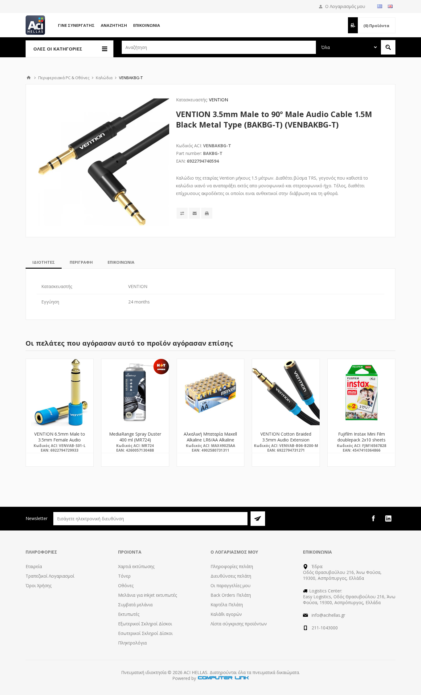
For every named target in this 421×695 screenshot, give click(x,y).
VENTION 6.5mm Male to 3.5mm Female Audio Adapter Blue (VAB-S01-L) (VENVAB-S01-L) (59, 442)
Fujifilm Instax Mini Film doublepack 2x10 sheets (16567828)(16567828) (361, 440)
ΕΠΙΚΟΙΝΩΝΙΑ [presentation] (121, 262)
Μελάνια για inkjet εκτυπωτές (147, 595)
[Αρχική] (29, 78)
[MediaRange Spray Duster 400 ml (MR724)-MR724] (135, 392)
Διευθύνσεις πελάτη (231, 576)
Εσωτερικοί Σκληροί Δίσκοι (145, 633)
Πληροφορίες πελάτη (232, 566)
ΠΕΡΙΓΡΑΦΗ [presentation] (81, 262)
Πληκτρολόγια (132, 643)
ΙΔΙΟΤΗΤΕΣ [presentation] (43, 262)
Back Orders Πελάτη (231, 595)
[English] (390, 6)
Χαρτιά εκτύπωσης (136, 566)
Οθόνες (125, 585)
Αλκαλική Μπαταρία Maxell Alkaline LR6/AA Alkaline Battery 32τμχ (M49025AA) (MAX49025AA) (210, 442)
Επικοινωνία (146, 25)
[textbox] (219, 47)
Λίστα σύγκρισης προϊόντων (239, 624)
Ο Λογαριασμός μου (345, 6)
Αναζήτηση (114, 25)
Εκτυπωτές (128, 614)
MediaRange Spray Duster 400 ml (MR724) (135, 437)
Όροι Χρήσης (38, 585)
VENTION (218, 100)
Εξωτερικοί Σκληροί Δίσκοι (145, 624)
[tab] (44, 262)
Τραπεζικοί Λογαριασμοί (50, 576)
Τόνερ (124, 576)
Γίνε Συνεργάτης (76, 25)
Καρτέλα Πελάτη (227, 605)
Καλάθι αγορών (226, 614)
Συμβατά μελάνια (135, 605)
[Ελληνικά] (380, 6)
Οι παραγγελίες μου (231, 585)
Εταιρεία (34, 566)
